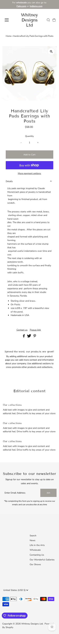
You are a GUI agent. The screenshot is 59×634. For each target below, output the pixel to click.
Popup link (35, 330)
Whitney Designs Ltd (29, 20)
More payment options (29, 173)
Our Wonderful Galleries (42, 559)
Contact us (22, 330)
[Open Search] (48, 19)
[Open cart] (54, 20)
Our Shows (35, 564)
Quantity (29, 136)
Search (33, 535)
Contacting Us (37, 554)
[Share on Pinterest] (34, 336)
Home (8, 36)
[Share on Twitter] (29, 336)
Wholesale (35, 549)
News (32, 540)
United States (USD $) (14, 590)
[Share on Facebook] (24, 336)
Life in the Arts (37, 545)
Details (9, 181)
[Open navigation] (9, 20)
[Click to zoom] (51, 51)
